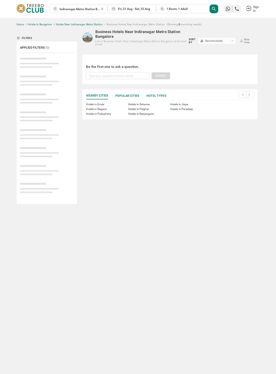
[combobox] (80, 9)
